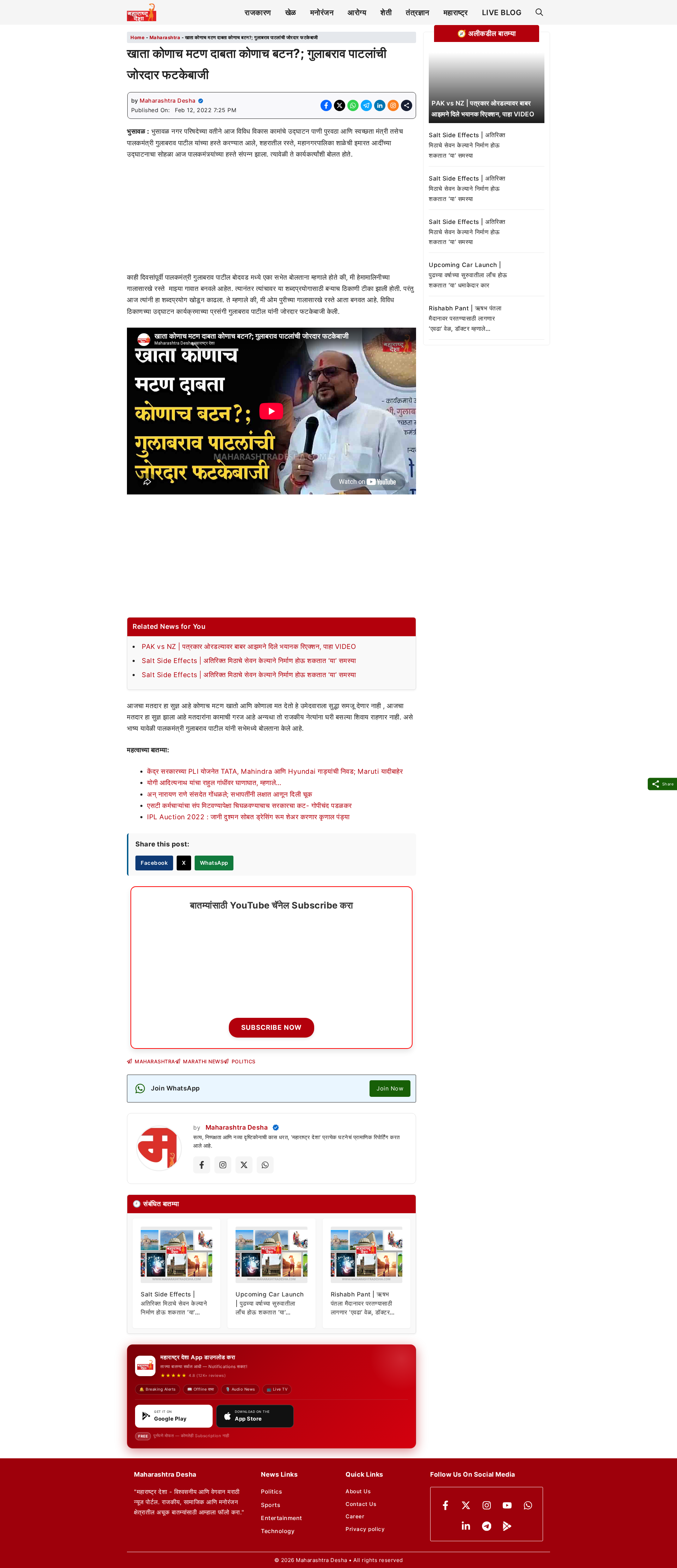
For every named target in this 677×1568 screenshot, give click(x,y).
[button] (539, 12)
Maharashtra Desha (168, 100)
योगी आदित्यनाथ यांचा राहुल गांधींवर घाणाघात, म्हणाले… (214, 783)
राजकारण (258, 12)
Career (355, 1516)
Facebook (154, 862)
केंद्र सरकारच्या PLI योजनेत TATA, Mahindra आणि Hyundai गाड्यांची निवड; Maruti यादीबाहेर (275, 771)
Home (137, 37)
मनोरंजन (322, 12)
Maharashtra (165, 37)
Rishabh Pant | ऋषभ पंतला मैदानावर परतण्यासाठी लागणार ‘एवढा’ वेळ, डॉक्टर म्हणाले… (465, 318)
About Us (358, 1491)
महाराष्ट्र (456, 12)
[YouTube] (507, 1505)
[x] (466, 1505)
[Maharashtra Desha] (141, 12)
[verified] (200, 101)
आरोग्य (357, 12)
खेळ (290, 12)
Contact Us (361, 1504)
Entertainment (281, 1517)
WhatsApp (214, 862)
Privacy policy (365, 1529)
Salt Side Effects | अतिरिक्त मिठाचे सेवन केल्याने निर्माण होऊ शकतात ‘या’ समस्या (249, 661)
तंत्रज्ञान (417, 12)
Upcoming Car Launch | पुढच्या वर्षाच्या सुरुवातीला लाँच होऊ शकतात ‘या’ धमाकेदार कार (468, 275)
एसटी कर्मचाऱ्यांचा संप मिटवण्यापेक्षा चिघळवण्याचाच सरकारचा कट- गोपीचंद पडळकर (249, 806)
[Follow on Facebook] (201, 1164)
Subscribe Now (271, 1027)
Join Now (390, 1088)
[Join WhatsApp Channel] (265, 1164)
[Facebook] (445, 1505)
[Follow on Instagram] (222, 1164)
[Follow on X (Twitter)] (244, 1164)
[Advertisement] (271, 219)
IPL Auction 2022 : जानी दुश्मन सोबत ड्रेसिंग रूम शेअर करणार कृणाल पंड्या (248, 817)
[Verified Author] (275, 1127)
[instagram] (486, 1505)
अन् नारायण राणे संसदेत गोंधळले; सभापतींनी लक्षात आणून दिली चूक (229, 794)
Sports (270, 1504)
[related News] (486, 88)
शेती (386, 12)
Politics (271, 1491)
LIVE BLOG (502, 12)
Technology (277, 1530)
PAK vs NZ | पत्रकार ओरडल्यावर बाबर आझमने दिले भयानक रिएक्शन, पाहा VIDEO (249, 647)
